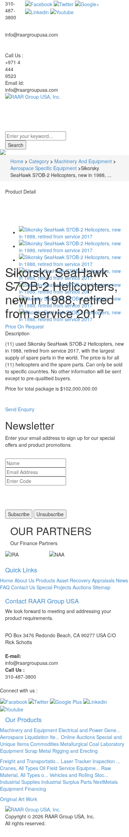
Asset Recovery (73, 580)
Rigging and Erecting (75, 750)
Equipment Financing (23, 788)
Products (45, 580)
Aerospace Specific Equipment (43, 168)
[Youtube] (62, 11)
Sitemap (101, 587)
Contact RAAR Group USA (42, 600)
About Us (24, 580)
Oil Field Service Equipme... (70, 768)
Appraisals (103, 580)
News (122, 580)
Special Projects (53, 587)
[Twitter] (64, 3)
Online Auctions (78, 736)
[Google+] (87, 3)
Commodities (44, 743)
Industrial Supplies (20, 781)
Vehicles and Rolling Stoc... (79, 774)
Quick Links (21, 569)
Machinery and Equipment (28, 730)
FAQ (5, 587)
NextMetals (105, 781)
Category (39, 161)
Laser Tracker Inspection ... (90, 761)
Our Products (23, 719)
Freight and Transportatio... (30, 761)
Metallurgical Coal (79, 743)
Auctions (82, 587)
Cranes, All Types (19, 768)
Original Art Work (18, 799)
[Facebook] (38, 3)
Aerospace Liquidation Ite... (30, 736)
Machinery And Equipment (83, 161)
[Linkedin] (37, 11)
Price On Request (24, 326)
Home (16, 161)
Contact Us (23, 587)
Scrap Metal (38, 750)
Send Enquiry (19, 409)
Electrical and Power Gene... (89, 730)
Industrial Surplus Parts (66, 781)
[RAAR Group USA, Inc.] (64, 96)
